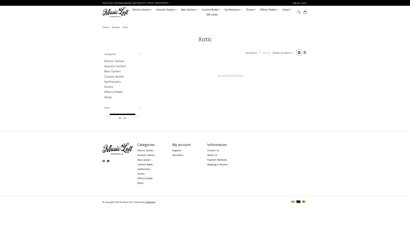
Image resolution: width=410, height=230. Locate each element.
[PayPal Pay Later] (304, 202)
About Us (212, 155)
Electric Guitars (114, 61)
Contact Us (213, 150)
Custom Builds (114, 76)
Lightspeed (150, 202)
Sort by (266, 52)
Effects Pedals (113, 92)
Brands (116, 27)
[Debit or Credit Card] (298, 202)
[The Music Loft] (115, 12)
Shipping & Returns (217, 164)
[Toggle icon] (299, 12)
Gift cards (211, 14)
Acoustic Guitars (115, 66)
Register (176, 150)
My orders (177, 155)
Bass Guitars (112, 71)
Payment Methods (217, 159)
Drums (108, 87)
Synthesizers (112, 82)
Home (105, 27)
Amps (108, 97)
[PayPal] (293, 202)
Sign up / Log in (300, 3)
